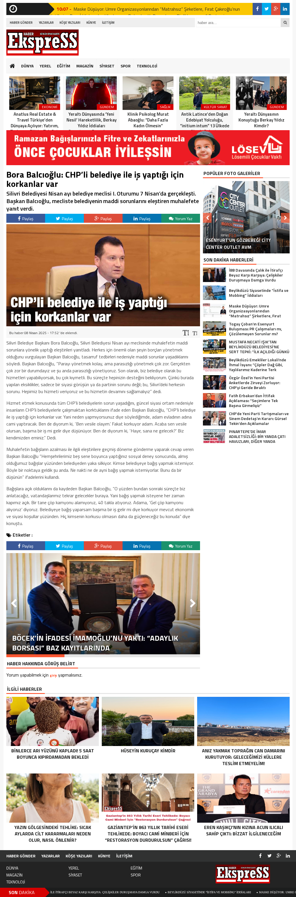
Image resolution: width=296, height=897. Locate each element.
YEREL (45, 66)
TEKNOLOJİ (147, 66)
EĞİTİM (63, 66)
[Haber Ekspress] (42, 43)
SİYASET (106, 66)
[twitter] (266, 9)
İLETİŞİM (108, 22)
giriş (53, 675)
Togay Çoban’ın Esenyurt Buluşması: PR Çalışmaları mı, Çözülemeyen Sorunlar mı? (151, 12)
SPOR (126, 66)
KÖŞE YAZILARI (70, 22)
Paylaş (27, 218)
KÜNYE (91, 22)
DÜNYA (27, 66)
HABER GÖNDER (21, 22)
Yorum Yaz (183, 218)
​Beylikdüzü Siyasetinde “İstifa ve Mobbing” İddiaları (164, 892)
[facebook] (257, 9)
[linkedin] (285, 9)
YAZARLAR (46, 22)
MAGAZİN (84, 66)
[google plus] (275, 9)
